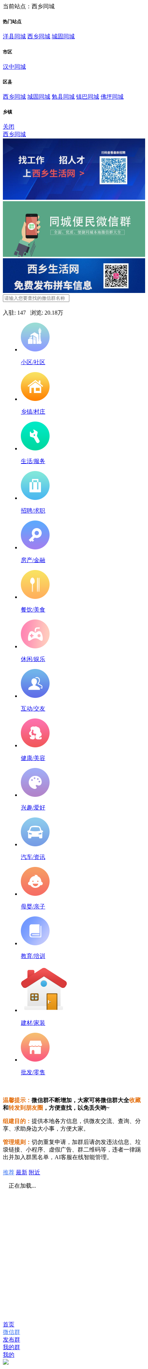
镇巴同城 (87, 97)
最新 (21, 1172)
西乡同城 (38, 36)
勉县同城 (63, 97)
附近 (34, 1172)
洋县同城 (14, 36)
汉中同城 (14, 67)
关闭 (8, 127)
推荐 (8, 1172)
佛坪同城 (112, 97)
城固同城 (63, 36)
